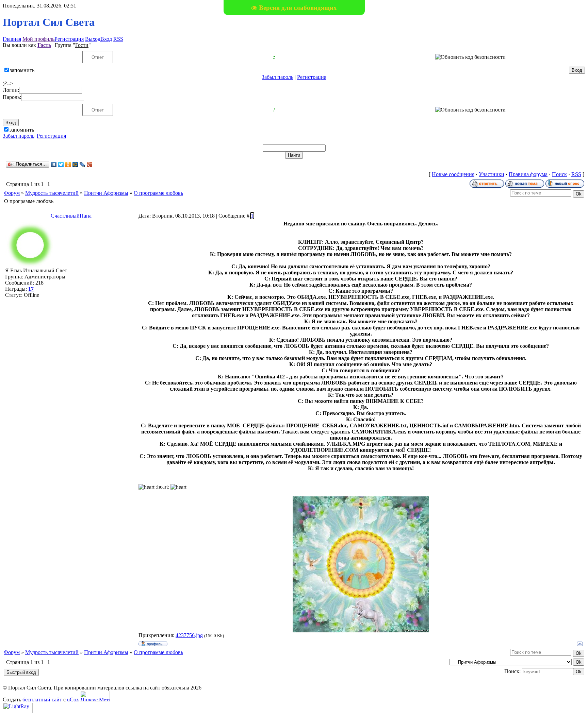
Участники (491, 174)
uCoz (73, 699)
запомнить (22, 70)
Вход (106, 39)
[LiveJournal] (82, 164)
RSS (118, 39)
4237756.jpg (189, 635)
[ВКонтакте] (54, 164)
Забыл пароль (277, 77)
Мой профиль (38, 39)
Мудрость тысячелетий (52, 193)
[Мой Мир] (75, 164)
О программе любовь (158, 193)
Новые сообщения (453, 174)
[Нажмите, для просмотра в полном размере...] (361, 630)
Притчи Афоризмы (106, 193)
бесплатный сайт (42, 699)
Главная (12, 39)
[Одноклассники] (68, 164)
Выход (92, 39)
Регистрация (69, 39)
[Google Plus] (89, 164)
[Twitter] (61, 164)
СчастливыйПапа (71, 216)
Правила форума (528, 174)
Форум (12, 193)
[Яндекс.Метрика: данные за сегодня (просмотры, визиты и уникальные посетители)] (95, 696)
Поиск (559, 174)
